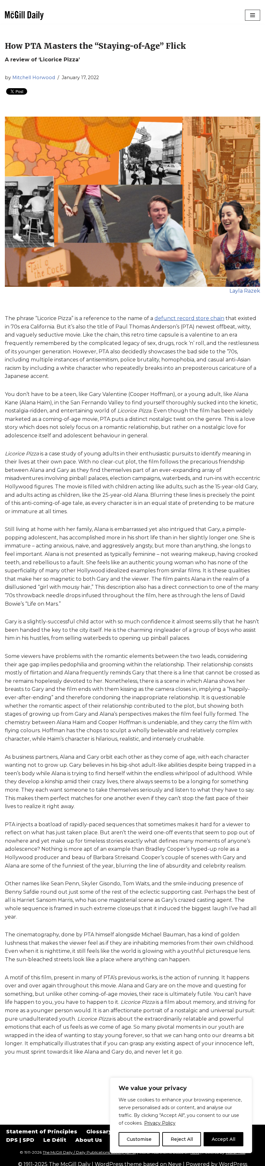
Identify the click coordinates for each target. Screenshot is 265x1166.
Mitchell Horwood (33, 77)
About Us (88, 1140)
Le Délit (54, 1140)
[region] (181, 1115)
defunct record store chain (189, 318)
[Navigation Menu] (252, 15)
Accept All (223, 1139)
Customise (139, 1139)
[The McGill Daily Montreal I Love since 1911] (24, 15)
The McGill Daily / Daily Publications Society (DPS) (89, 1152)
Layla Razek (244, 291)
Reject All (182, 1139)
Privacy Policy (159, 1123)
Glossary (99, 1132)
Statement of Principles (41, 1132)
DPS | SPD (20, 1140)
